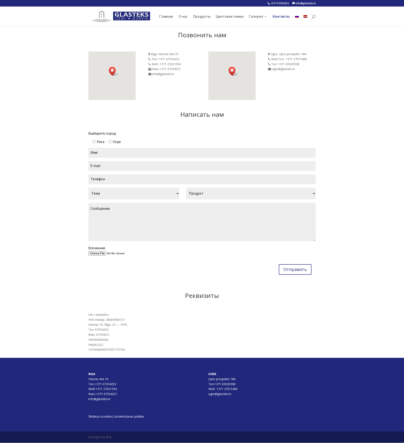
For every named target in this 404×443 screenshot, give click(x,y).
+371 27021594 (107, 389)
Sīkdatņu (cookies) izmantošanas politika (116, 416)
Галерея (256, 17)
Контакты (281, 17)
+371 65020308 (224, 384)
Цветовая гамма (229, 17)
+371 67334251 (106, 394)
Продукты (201, 17)
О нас (183, 17)
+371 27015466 (227, 389)
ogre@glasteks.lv (219, 394)
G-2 (108, 437)
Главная (166, 17)
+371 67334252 (279, 3)
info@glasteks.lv (99, 399)
